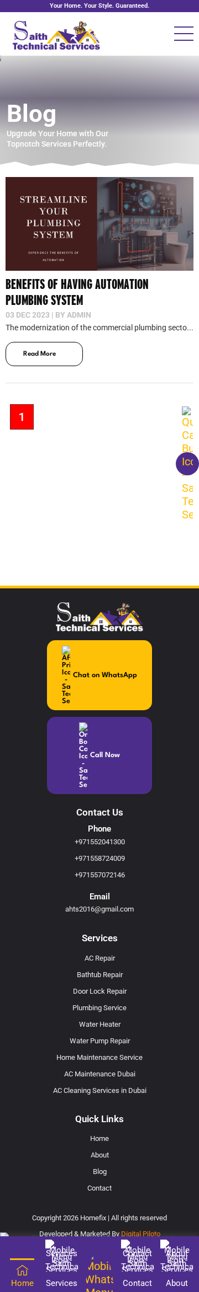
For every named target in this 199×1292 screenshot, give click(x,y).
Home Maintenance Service (99, 1057)
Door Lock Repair (100, 991)
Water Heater (100, 1024)
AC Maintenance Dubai (99, 1074)
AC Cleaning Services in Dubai (99, 1090)
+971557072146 (100, 875)
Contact (99, 1188)
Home (99, 1138)
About (100, 1155)
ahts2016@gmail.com (99, 909)
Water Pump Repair (100, 1041)
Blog (100, 1171)
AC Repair (100, 958)
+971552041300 (100, 842)
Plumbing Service (99, 1008)
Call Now (105, 755)
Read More (39, 354)
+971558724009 (100, 858)
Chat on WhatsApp (105, 675)
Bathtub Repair (100, 975)
